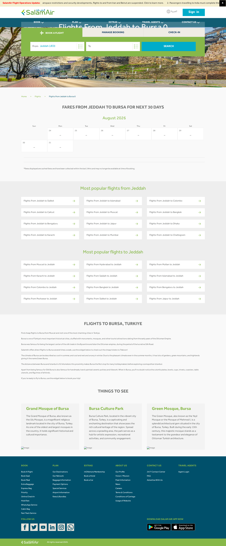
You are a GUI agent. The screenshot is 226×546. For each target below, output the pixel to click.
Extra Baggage (27, 484)
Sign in (193, 12)
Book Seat (25, 476)
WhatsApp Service (29, 505)
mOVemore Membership (94, 472)
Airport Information (61, 493)
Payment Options (60, 484)
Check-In (174, 32)
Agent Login (183, 472)
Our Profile (120, 472)
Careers (118, 489)
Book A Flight (27, 472)
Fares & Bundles (59, 497)
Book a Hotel (89, 476)
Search (169, 46)
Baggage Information (62, 480)
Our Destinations (60, 472)
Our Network (58, 476)
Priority (24, 493)
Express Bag (26, 489)
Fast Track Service (28, 513)
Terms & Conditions (124, 493)
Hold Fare (25, 501)
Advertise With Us (155, 480)
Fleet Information (123, 480)
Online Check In (28, 497)
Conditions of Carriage (125, 497)
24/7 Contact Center (156, 472)
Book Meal (25, 480)
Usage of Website (123, 501)
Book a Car (88, 480)
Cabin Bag (25, 509)
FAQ (149, 476)
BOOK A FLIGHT (54, 33)
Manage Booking (113, 32)
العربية (173, 11)
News (117, 484)
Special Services (60, 489)
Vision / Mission (122, 476)
